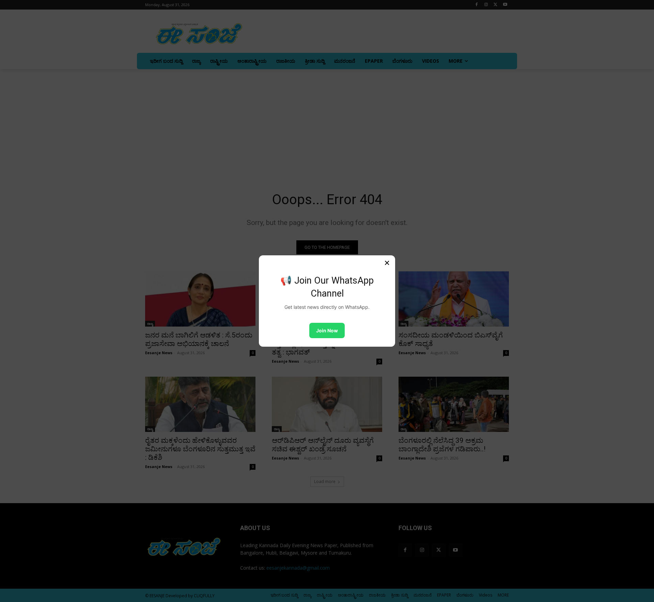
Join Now (327, 330)
